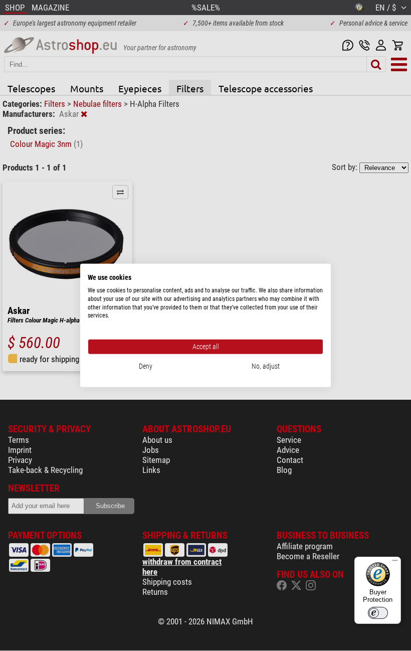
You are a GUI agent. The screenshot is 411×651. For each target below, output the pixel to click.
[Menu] (395, 563)
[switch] (378, 613)
